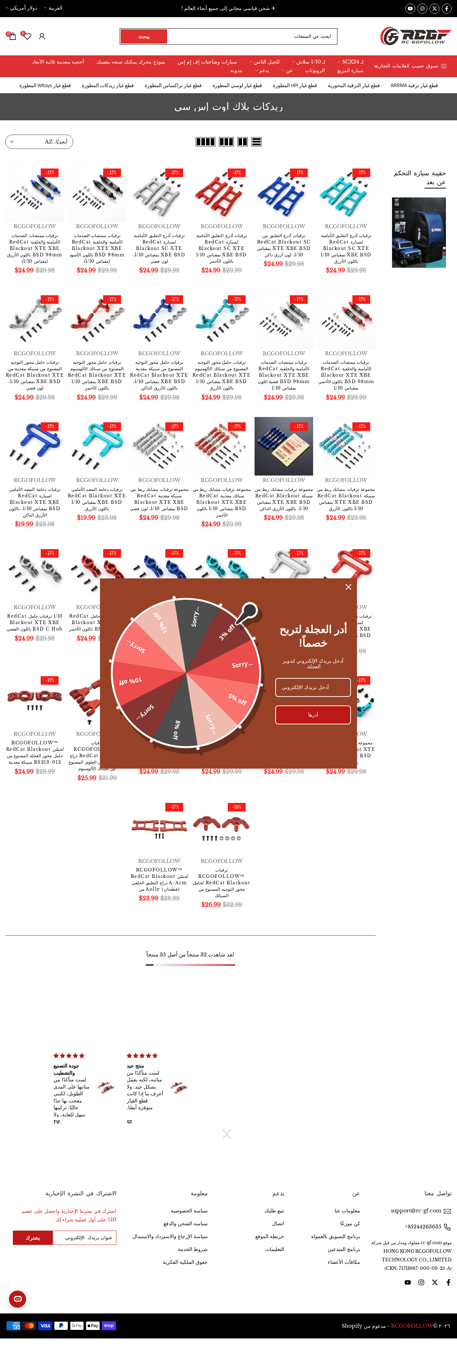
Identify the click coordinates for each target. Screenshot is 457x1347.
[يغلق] (348, 586)
